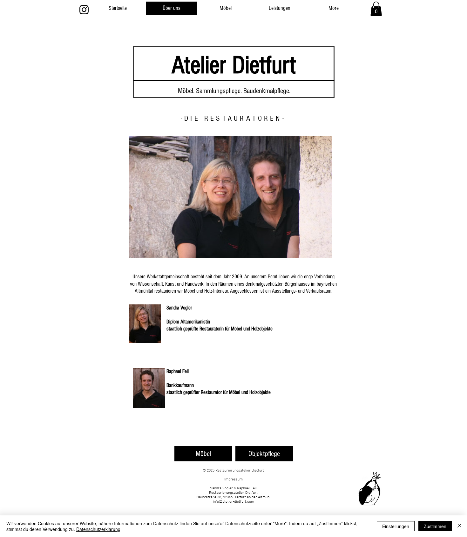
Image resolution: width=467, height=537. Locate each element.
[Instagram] (84, 9)
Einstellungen (395, 526)
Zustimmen (435, 526)
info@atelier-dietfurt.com (233, 502)
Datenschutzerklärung (98, 529)
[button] (376, 9)
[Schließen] (459, 526)
